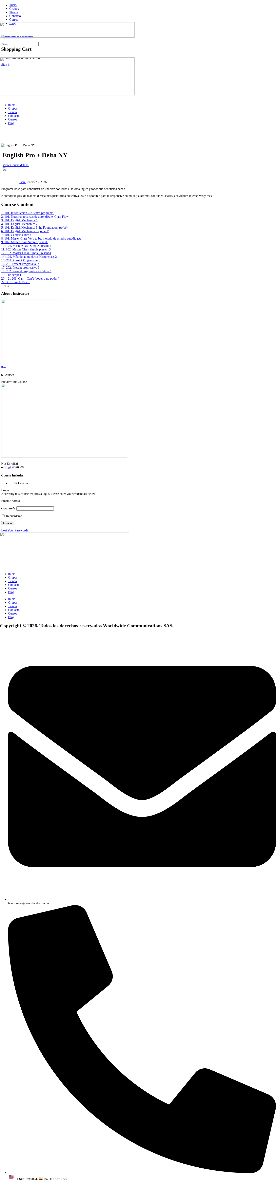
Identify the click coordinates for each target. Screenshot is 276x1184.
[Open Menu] (2, 20)
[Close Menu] (2, 98)
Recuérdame (13, 516)
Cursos (12, 119)
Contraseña (8, 508)
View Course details (16, 165)
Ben (3, 367)
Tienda (12, 112)
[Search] (2, 40)
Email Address (10, 501)
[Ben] (31, 359)
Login (8, 467)
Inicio (11, 105)
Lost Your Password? (14, 530)
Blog (11, 123)
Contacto (14, 115)
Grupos (13, 108)
